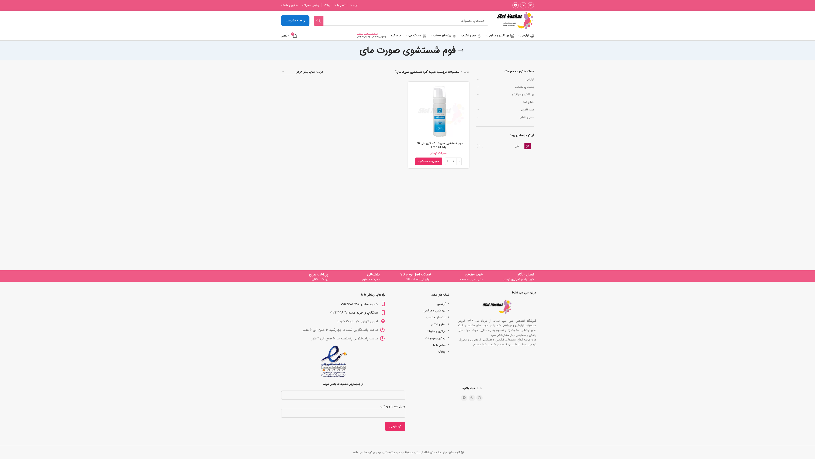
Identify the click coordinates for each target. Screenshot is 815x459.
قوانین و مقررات (436, 331)
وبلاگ (441, 351)
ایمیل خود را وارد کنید (392, 406)
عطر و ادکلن (527, 117)
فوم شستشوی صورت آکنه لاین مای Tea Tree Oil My (438, 145)
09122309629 (363, 37)
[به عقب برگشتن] (461, 50)
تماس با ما (439, 345)
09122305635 (379, 37)
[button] (428, 161)
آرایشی (530, 79)
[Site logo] (515, 20)
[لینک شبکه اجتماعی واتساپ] (523, 5)
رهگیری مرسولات (435, 338)
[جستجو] (318, 21)
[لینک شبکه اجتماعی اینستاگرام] (531, 5)
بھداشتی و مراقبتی (523, 94)
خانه (466, 72)
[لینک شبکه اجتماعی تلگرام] (515, 5)
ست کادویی (527, 109)
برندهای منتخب (524, 87)
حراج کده (528, 102)
